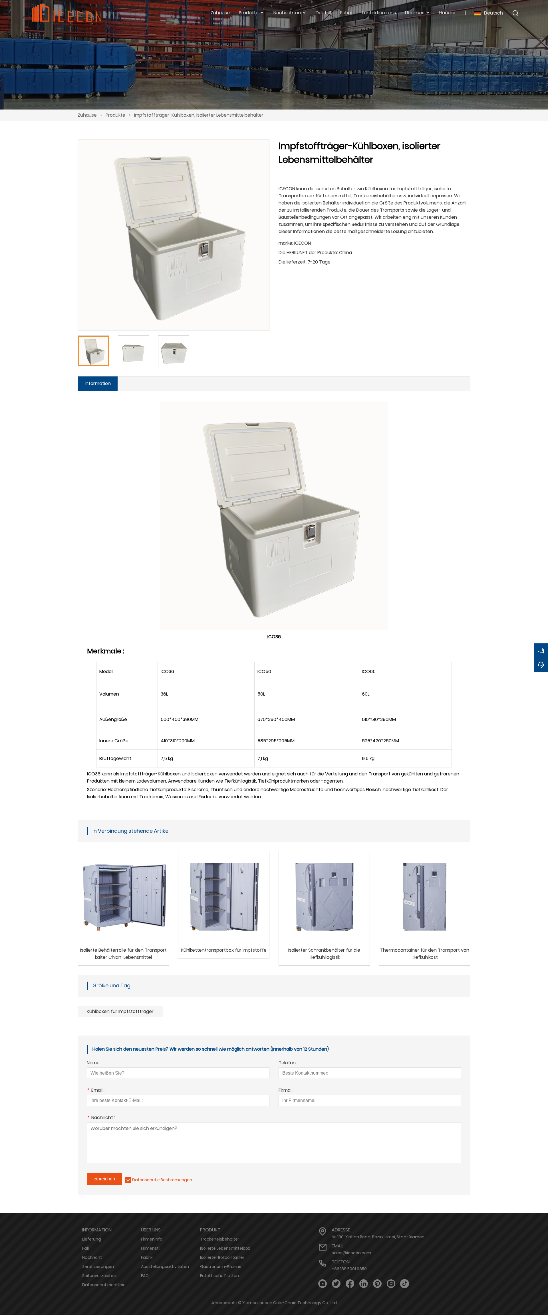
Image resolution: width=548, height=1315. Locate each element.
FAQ (145, 1275)
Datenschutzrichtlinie (104, 1285)
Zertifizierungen (98, 1266)
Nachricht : (101, 1118)
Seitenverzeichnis (100, 1275)
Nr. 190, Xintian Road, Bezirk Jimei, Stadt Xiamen (378, 1237)
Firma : (286, 1090)
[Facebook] (349, 1283)
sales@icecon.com (351, 1253)
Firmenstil (150, 1248)
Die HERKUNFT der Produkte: (308, 252)
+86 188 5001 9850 (349, 1269)
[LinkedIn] (363, 1283)
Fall (85, 1248)
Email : (95, 1090)
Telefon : (288, 1063)
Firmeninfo (151, 1239)
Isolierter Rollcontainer (222, 1257)
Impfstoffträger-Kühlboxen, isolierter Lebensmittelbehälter (198, 115)
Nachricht (92, 1257)
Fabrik (147, 1257)
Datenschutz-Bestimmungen (162, 1180)
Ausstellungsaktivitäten (165, 1266)
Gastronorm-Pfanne (220, 1266)
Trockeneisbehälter (219, 1239)
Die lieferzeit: (293, 262)
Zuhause (87, 115)
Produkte (115, 115)
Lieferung (91, 1239)
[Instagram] (391, 1283)
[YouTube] (322, 1283)
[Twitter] (336, 1283)
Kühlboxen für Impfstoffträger (120, 1011)
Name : (94, 1063)
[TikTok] (404, 1283)
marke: (286, 243)
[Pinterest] (377, 1283)
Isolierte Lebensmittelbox (225, 1248)
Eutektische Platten (219, 1275)
